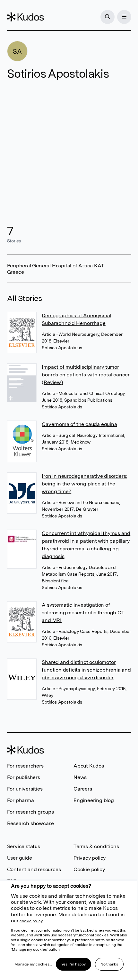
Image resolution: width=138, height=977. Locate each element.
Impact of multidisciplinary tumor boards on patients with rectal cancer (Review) (86, 374)
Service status (23, 846)
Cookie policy (89, 869)
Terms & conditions (96, 846)
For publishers (23, 777)
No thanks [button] (109, 964)
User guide (19, 858)
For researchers (25, 766)
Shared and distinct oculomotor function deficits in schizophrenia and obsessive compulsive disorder (86, 670)
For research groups (30, 812)
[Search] (107, 17)
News (80, 777)
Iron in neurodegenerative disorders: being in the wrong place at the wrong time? (84, 483)
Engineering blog (93, 800)
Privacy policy (89, 858)
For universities (25, 789)
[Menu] (124, 17)
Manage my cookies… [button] (33, 964)
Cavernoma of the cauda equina (79, 424)
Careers (82, 789)
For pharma (20, 800)
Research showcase (30, 823)
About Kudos (88, 766)
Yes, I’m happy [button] (73, 964)
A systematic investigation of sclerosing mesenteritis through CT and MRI (83, 612)
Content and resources (34, 869)
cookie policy (31, 921)
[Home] (25, 16)
